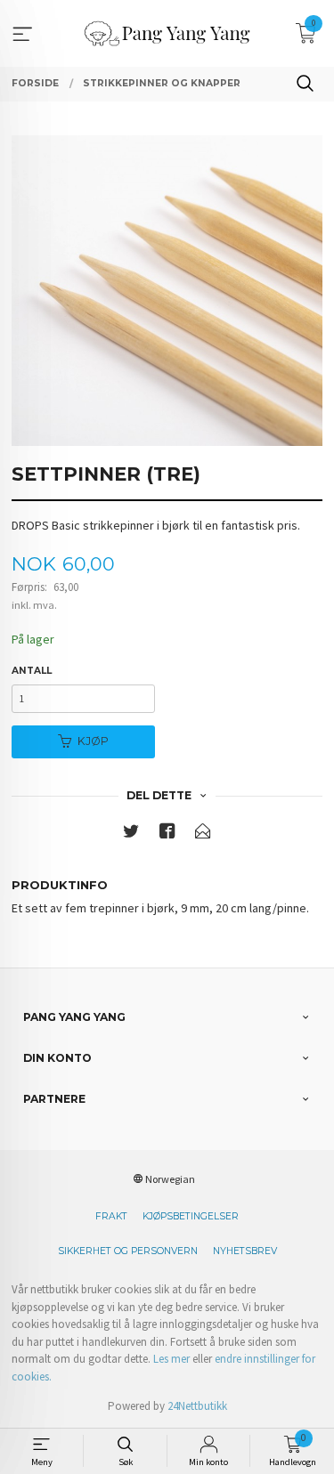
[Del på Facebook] (167, 834)
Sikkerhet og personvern (128, 1251)
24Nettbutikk (197, 1405)
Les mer (171, 1358)
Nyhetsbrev (245, 1251)
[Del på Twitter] (131, 834)
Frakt (111, 1216)
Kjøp (93, 741)
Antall (32, 670)
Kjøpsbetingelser (191, 1216)
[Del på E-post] (203, 834)
